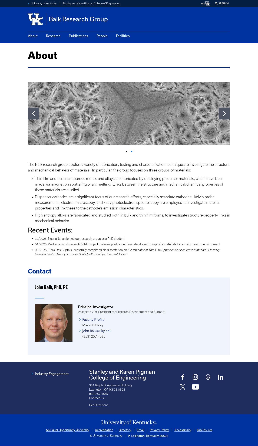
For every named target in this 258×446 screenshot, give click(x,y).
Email (140, 430)
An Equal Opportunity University (67, 430)
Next (224, 113)
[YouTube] (195, 387)
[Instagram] (195, 377)
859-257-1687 (98, 393)
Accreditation (104, 430)
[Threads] (208, 377)
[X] (183, 387)
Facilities (123, 36)
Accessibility (182, 430)
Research (53, 36)
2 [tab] (131, 151)
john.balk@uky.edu (96, 331)
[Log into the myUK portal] (206, 3)
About (33, 36)
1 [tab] (126, 151)
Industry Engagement (52, 374)
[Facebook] (183, 377)
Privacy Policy (159, 430)
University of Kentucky (44, 3)
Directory (125, 430)
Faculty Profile (93, 319)
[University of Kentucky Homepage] (129, 423)
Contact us (96, 398)
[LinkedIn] (221, 377)
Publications (78, 36)
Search (223, 3)
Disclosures (204, 430)
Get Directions (98, 405)
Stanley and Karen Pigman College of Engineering (91, 3)
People (102, 36)
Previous (33, 113)
